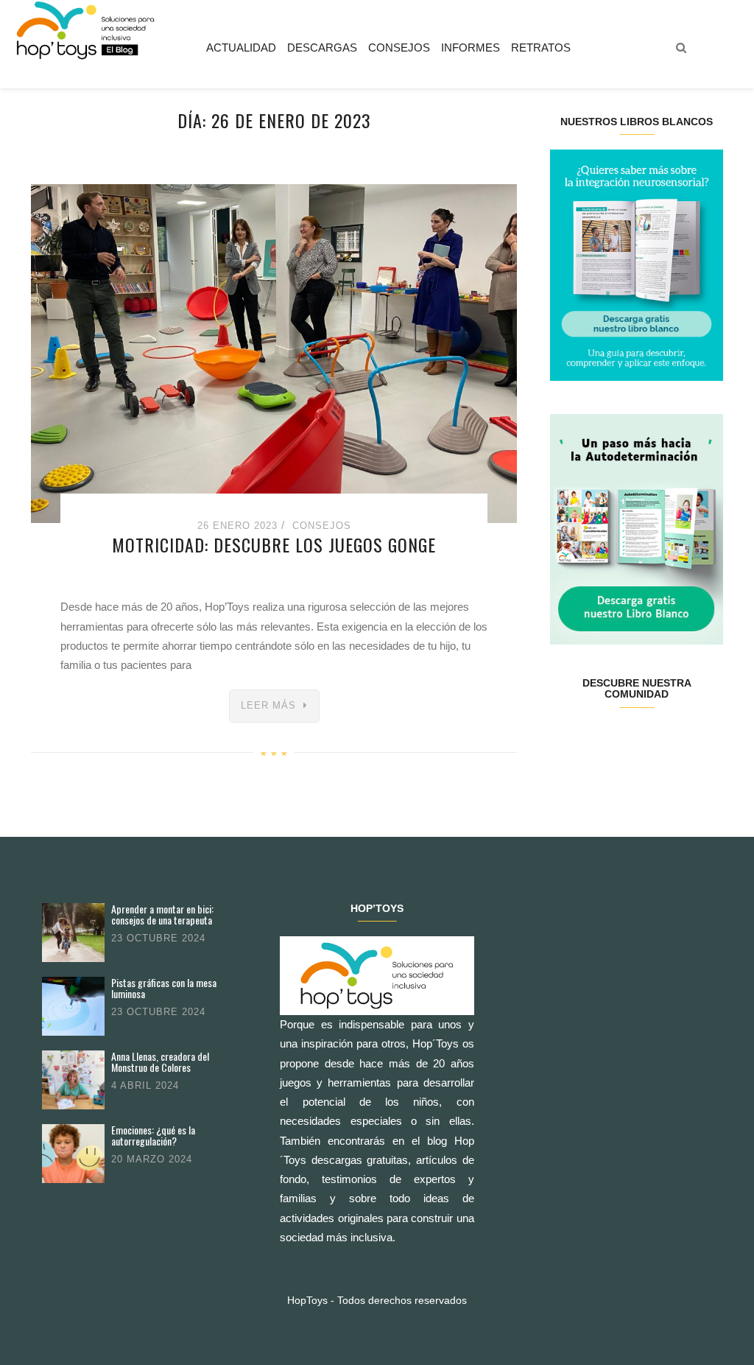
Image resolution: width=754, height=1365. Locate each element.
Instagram (621, 741)
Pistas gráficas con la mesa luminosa (163, 988)
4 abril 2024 (145, 1085)
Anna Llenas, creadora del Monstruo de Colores (160, 1061)
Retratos (541, 47)
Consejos (399, 47)
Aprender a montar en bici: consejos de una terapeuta (162, 914)
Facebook (564, 741)
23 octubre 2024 (158, 938)
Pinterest (650, 741)
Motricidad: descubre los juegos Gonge (274, 544)
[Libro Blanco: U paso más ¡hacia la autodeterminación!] (636, 528)
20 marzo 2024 (151, 1159)
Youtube (679, 741)
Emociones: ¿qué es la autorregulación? (153, 1135)
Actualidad (241, 47)
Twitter (593, 741)
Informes (470, 47)
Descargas (322, 47)
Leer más (268, 705)
